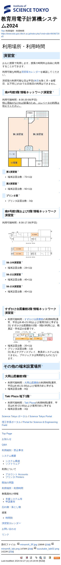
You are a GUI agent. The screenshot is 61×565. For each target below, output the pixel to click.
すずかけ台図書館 (33, 319)
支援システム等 (14, 499)
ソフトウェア (13, 463)
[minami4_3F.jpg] (28, 166)
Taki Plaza (29, 402)
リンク (5, 534)
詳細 (48, 545)
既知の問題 (8, 482)
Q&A (4, 444)
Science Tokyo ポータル (14, 416)
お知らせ (6, 439)
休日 (36, 80)
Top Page (7, 433)
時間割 (9, 517)
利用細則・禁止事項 (12, 450)
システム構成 (13, 461)
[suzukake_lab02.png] (32, 342)
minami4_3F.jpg (28, 544)
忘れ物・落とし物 (11, 507)
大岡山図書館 (31, 382)
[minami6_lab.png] (30, 257)
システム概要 (9, 455)
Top (3, 31)
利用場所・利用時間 (12, 488)
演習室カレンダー (30, 71)
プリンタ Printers (15, 477)
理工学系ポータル (11, 422)
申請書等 (10, 501)
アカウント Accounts (17, 474)
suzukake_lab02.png (48, 548)
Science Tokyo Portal (40, 416)
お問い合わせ (9, 529)
